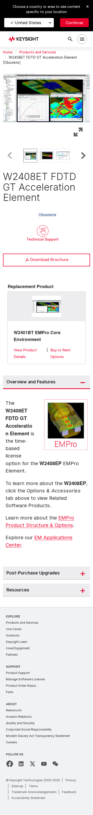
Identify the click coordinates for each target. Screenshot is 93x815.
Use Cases (14, 627)
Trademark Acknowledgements (34, 790)
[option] (30, 156)
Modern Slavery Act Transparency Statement (38, 734)
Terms (33, 784)
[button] (46, 97)
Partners (12, 653)
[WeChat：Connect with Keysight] (55, 762)
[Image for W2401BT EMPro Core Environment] (47, 306)
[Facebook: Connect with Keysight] (9, 762)
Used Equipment (18, 647)
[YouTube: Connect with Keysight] (44, 762)
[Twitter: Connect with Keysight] (32, 762)
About (11, 702)
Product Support (18, 671)
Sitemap (17, 784)
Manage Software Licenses (25, 678)
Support (13, 665)
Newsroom (14, 709)
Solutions (13, 634)
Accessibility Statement (28, 796)
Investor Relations (19, 715)
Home (7, 52)
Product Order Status (21, 684)
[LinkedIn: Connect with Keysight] (21, 762)
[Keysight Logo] (25, 39)
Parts (9, 690)
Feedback (69, 790)
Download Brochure (49, 259)
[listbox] (46, 155)
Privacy (70, 779)
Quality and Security (20, 721)
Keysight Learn (16, 640)
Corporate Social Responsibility (29, 728)
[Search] (70, 39)
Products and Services (37, 52)
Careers (11, 741)
